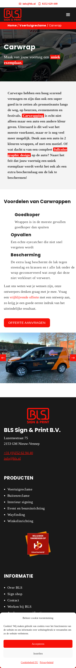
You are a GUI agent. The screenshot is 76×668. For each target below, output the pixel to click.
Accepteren (38, 643)
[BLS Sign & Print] (13, 14)
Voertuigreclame (32, 25)
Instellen (38, 653)
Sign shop (14, 594)
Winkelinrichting (20, 521)
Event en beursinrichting (26, 508)
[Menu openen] (68, 14)
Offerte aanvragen (27, 322)
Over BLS (14, 587)
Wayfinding (16, 515)
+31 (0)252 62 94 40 (18, 453)
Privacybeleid (46, 662)
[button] (3, 357)
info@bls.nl (12, 458)
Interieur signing (20, 502)
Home (12, 25)
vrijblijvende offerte (24, 297)
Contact (13, 600)
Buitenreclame (18, 495)
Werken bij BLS (19, 606)
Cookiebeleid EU (29, 662)
